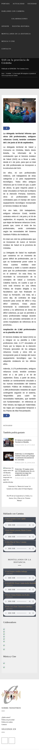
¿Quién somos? (6, 717)
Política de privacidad (8, 720)
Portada (6, 3)
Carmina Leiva (24, 68)
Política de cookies (7, 722)
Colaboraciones (19, 19)
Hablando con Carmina (13, 11)
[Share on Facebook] (6, 128)
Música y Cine (8, 41)
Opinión (5, 26)
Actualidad (18, 3)
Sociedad (32, 3)
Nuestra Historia (20, 26)
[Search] (19, 55)
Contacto (6, 49)
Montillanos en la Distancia (16, 34)
